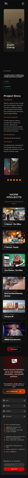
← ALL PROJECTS (7, 71)
